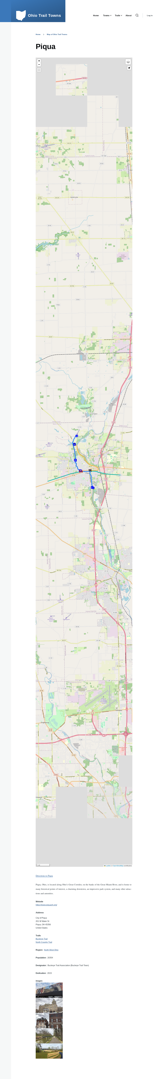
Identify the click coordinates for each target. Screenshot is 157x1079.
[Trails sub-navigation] (123, 15)
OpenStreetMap (118, 866)
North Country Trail (44, 942)
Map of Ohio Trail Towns (57, 34)
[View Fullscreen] (39, 70)
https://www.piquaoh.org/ (46, 905)
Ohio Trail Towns (44, 15)
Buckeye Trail (42, 939)
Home (38, 34)
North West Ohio (51, 950)
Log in (150, 15)
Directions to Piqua (44, 875)
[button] (90, 471)
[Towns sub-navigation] (112, 15)
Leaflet (107, 866)
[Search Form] (137, 15)
